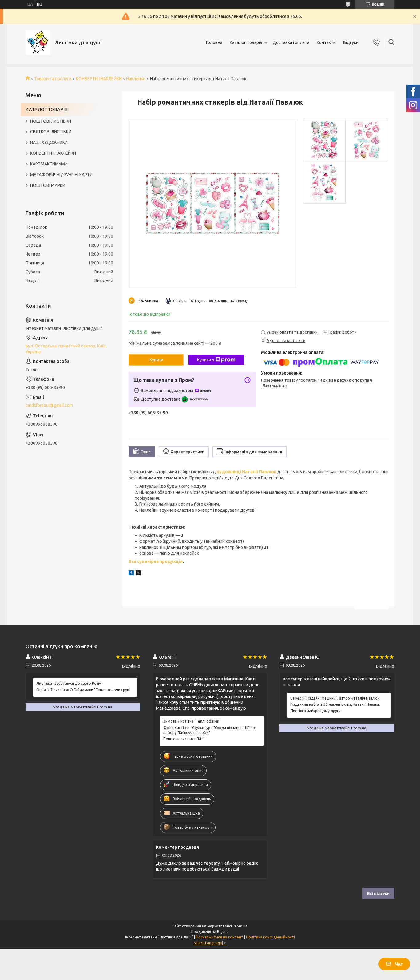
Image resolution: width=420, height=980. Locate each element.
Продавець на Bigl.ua (210, 932)
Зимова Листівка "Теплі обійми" (192, 721)
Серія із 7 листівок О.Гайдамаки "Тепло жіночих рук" (83, 690)
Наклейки (135, 78)
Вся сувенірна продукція (156, 561)
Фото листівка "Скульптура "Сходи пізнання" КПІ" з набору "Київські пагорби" (209, 730)
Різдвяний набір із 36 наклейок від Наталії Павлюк (335, 704)
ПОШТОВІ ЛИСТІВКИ (50, 121)
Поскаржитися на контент (219, 937)
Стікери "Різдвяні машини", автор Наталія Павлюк (334, 698)
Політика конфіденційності (270, 937)
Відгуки (351, 42)
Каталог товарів (246, 42)
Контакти (326, 42)
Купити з (205, 359)
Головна (214, 42)
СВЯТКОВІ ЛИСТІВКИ (50, 131)
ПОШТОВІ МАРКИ (47, 185)
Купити (156, 359)
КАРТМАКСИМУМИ (49, 163)
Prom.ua (240, 926)
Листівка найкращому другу (315, 711)
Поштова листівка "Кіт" (184, 739)
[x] (138, 573)
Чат (399, 964)
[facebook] (131, 573)
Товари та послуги (52, 78)
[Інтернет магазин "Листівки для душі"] (38, 42)
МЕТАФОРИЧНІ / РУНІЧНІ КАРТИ (61, 174)
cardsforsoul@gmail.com (49, 405)
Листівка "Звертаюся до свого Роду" (69, 683)
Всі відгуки (378, 893)
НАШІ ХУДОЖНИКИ (49, 142)
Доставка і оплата (291, 42)
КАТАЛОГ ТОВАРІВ (47, 109)
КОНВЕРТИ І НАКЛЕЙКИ (99, 78)
